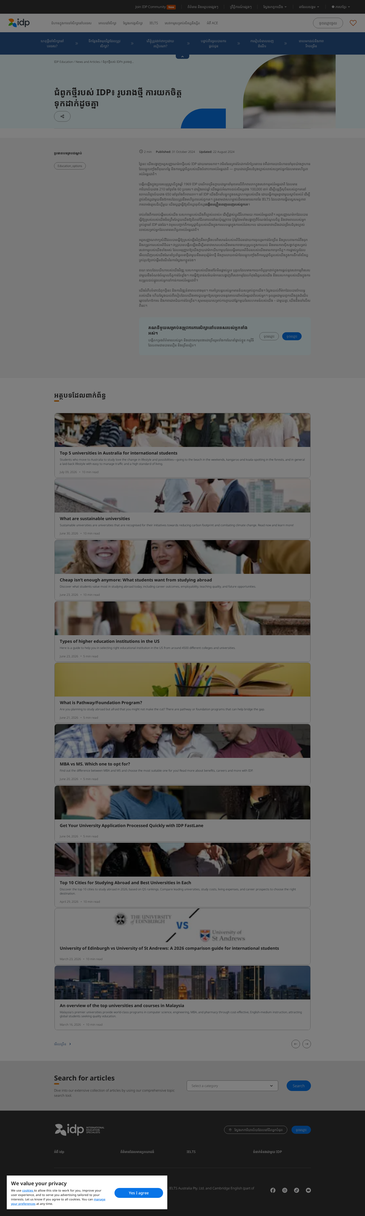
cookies (28, 1190)
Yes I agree (139, 1192)
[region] (87, 1192)
